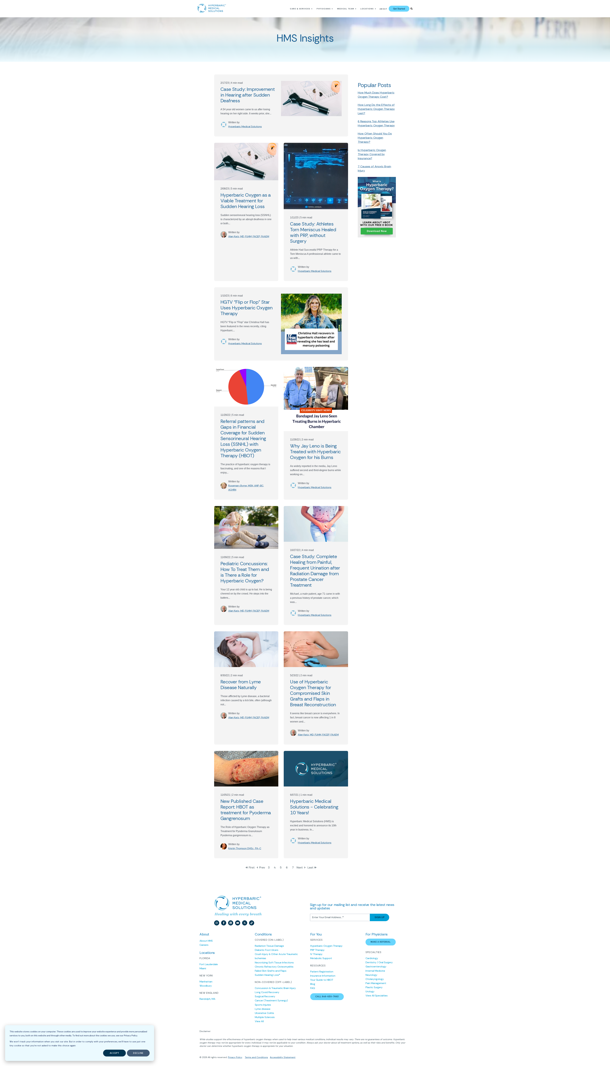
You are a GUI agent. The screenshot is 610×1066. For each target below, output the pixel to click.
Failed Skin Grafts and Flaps (270, 970)
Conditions (262, 1057)
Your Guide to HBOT (321, 980)
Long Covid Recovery (267, 992)
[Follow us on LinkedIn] (230, 922)
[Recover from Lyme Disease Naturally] (246, 649)
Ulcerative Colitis (264, 1013)
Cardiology (372, 958)
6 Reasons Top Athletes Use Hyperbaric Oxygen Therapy (376, 123)
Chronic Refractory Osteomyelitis (274, 966)
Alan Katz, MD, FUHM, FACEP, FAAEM (248, 236)
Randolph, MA (207, 999)
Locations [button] (367, 8)
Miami (203, 968)
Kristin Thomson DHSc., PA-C (244, 848)
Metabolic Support (321, 958)
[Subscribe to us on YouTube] (237, 922)
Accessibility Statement (282, 1057)
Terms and (250, 1057)
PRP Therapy (317, 950)
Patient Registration (321, 971)
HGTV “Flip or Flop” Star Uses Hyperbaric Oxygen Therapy (246, 308)
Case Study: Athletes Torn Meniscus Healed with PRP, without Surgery (313, 232)
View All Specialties (377, 995)
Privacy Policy (235, 1057)
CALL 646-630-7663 (327, 996)
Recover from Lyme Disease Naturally (240, 685)
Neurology (371, 975)
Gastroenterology (376, 966)
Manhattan (206, 981)
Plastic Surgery (374, 987)
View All (259, 1021)
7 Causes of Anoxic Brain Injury (374, 168)
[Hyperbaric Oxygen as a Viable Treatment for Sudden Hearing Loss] (246, 161)
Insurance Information (322, 975)
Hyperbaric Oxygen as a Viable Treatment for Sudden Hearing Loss (245, 200)
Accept (114, 1053)
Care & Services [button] (300, 8)
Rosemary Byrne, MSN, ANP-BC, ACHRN (246, 487)
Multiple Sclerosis (265, 1017)
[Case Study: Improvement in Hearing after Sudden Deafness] (311, 105)
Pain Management (376, 983)
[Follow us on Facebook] (223, 922)
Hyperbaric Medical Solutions (245, 126)
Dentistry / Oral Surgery (379, 962)
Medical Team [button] (345, 8)
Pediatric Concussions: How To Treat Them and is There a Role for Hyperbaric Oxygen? (244, 572)
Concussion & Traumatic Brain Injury (275, 988)
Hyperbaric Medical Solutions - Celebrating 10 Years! (314, 807)
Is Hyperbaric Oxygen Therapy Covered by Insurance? (372, 154)
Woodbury (206, 985)
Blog (312, 984)
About (383, 9)
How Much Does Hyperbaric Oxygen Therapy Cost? (376, 95)
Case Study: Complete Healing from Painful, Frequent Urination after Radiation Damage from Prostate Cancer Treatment (315, 570)
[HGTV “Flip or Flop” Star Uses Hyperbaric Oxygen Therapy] (311, 324)
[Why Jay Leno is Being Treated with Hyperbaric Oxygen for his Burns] (316, 399)
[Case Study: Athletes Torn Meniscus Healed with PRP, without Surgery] (316, 176)
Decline (138, 1053)
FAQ (312, 988)
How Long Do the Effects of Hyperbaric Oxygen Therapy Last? (376, 109)
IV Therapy (316, 954)
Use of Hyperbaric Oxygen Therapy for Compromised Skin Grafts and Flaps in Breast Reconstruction (313, 693)
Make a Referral (381, 942)
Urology (370, 991)
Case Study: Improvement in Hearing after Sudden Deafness (247, 95)
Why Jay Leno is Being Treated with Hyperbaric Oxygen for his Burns (315, 451)
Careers (204, 945)
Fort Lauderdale (209, 964)
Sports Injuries (263, 1004)
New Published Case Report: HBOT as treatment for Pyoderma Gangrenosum (245, 809)
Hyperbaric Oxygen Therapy (326, 946)
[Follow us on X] (244, 922)
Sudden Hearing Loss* (267, 975)
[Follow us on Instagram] (216, 922)
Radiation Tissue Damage (269, 946)
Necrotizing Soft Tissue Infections (274, 962)
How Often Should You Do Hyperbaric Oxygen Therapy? (375, 138)
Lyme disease (262, 1009)
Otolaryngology (375, 979)
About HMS (206, 940)
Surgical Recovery (265, 996)
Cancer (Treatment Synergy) (271, 1000)
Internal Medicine (375, 970)
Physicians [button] (324, 8)
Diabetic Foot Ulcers (266, 950)
